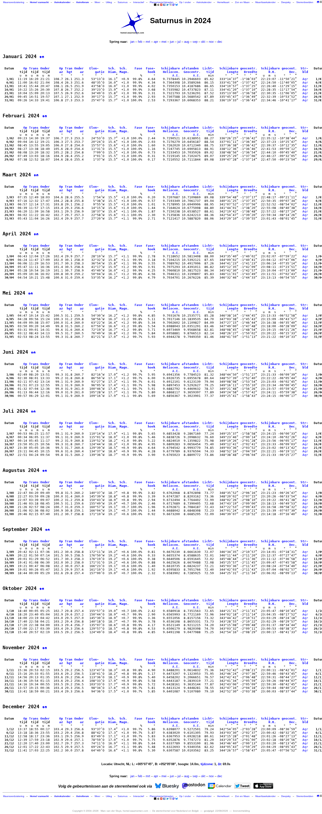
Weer (97, 2)
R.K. (272, 72)
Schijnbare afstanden (180, 68)
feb (140, 41)
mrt (148, 41)
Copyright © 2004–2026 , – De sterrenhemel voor (135, 811)
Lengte (232, 72)
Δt (219, 764)
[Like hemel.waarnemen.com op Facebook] (164, 5)
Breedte (250, 72)
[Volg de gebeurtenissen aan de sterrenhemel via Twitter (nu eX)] (167, 5)
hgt (69, 72)
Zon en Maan (242, 2)
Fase (138, 68)
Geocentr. (192, 72)
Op (25, 68)
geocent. (289, 68)
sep (195, 41)
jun (172, 41)
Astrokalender (203, 2)
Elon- (94, 68)
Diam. (113, 72)
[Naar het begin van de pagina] (40, 56)
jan (132, 41)
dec (219, 41)
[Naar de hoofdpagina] (318, 2)
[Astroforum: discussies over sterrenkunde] (155, 5)
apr (156, 41)
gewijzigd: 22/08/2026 (216, 811)
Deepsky (286, 2)
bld (305, 72)
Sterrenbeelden (304, 2)
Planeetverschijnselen (161, 2)
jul (179, 41)
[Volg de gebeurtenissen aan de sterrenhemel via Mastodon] (173, 5)
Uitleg (109, 2)
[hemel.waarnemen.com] (132, 23)
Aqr (305, 79)
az (61, 72)
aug (186, 41)
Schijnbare (228, 68)
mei (163, 41)
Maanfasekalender (265, 2)
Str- (304, 68)
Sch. (112, 68)
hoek (151, 72)
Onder (45, 68)
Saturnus (123, 2)
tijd (210, 72)
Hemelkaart (223, 2)
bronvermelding (241, 811)
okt (203, 41)
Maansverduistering (13, 2)
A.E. (176, 75)
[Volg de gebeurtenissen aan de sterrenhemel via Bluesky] (176, 5)
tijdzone (206, 764)
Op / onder (185, 2)
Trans (33, 68)
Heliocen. (171, 72)
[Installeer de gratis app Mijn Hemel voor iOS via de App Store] (158, 5)
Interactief (138, 2)
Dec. (293, 72)
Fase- (150, 68)
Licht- (208, 68)
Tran (68, 68)
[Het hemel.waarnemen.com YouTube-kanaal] (161, 5)
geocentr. (248, 68)
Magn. (124, 72)
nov (211, 41)
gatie (99, 72)
